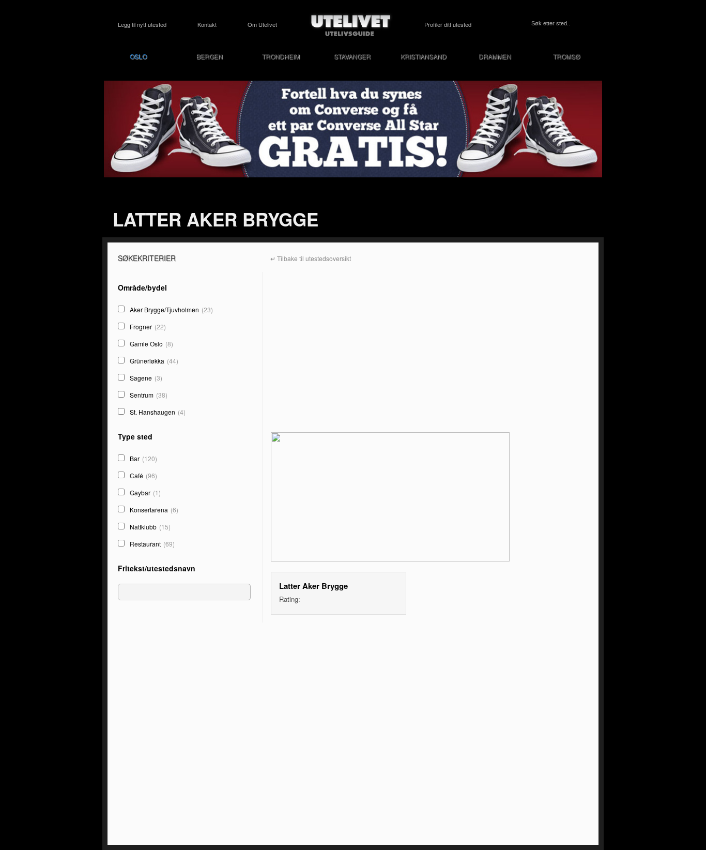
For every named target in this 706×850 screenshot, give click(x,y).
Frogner (148, 326)
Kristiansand (424, 56)
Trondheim (281, 56)
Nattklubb (150, 526)
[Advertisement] (186, 749)
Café (143, 475)
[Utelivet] (351, 24)
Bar (143, 458)
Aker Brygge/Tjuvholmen (171, 309)
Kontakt (207, 24)
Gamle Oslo (151, 343)
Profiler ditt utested (447, 24)
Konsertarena (154, 509)
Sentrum (148, 394)
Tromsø (566, 56)
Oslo (138, 56)
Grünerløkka (154, 360)
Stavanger (352, 56)
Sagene (146, 377)
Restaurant (152, 543)
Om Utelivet (262, 24)
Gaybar (145, 492)
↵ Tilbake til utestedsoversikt (310, 258)
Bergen (209, 56)
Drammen (495, 56)
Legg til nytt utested (142, 24)
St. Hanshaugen (158, 411)
